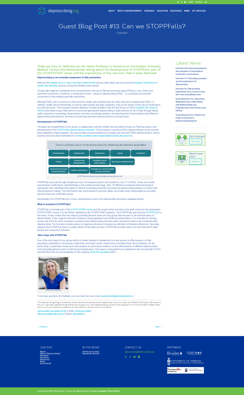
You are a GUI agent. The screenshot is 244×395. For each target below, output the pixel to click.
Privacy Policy (113, 391)
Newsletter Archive (90, 354)
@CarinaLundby (83, 311)
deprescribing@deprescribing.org (139, 352)
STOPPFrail (152, 212)
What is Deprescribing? (129, 11)
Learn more (196, 141)
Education (162, 11)
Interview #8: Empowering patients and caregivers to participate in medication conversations (191, 71)
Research (149, 11)
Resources (176, 11)
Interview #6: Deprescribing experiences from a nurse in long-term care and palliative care (190, 92)
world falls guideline (100, 252)
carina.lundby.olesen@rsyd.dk (51, 311)
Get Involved (199, 11)
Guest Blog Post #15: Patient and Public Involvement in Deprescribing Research (190, 118)
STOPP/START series (82, 209)
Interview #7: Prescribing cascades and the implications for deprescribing (191, 81)
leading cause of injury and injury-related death (72, 82)
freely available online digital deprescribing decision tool (104, 135)
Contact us (195, 161)
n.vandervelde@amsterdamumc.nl (116, 296)
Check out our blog (90, 352)
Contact (198, 2)
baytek (102, 391)
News (187, 11)
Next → (159, 327)
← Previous (42, 327)
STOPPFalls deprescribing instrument (76, 129)
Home (191, 2)
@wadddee (78, 314)
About (111, 11)
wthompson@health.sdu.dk (50, 314)
